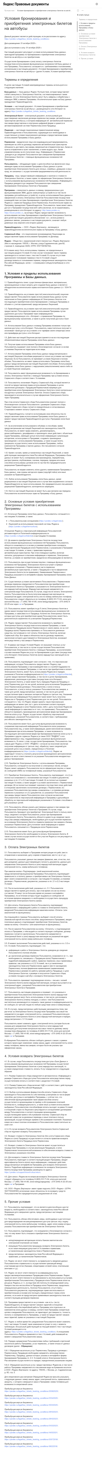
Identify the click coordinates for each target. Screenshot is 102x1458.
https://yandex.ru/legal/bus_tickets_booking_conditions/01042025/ (31, 1398)
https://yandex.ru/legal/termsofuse (23, 526)
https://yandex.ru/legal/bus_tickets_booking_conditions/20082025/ (31, 1391)
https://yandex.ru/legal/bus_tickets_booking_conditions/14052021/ (30, 1432)
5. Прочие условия (86, 58)
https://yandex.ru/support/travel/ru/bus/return (22, 1172)
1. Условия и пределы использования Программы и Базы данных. (87, 26)
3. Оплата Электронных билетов (88, 47)
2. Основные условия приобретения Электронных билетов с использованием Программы (88, 38)
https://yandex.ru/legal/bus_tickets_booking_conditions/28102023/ (31, 1411)
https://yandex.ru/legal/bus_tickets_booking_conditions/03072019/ (31, 1439)
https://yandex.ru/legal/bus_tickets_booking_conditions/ (26, 38)
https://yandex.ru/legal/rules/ (51, 520)
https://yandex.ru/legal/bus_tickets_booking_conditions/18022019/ (30, 1446)
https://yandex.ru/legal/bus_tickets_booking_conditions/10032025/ (31, 1405)
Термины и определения (88, 19)
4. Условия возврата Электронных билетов (87, 53)
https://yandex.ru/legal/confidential (19, 535)
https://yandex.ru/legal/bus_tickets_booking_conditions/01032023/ (31, 1425)
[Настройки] (97, 4)
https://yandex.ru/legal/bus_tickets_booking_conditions (33, 111)
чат (20, 604)
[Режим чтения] (78, 10)
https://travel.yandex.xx (13, 212)
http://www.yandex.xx (51, 210)
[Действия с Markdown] (82, 10)
